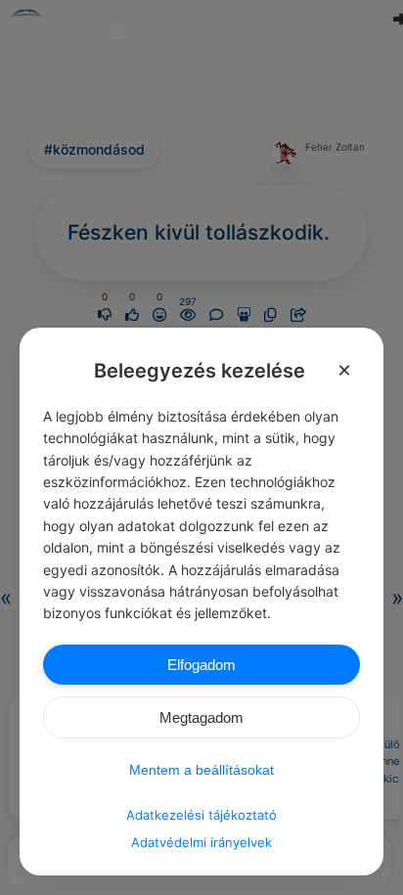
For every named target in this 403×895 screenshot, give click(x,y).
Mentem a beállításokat (201, 770)
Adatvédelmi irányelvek (201, 842)
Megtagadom (201, 717)
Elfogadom (201, 664)
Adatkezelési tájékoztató (201, 815)
